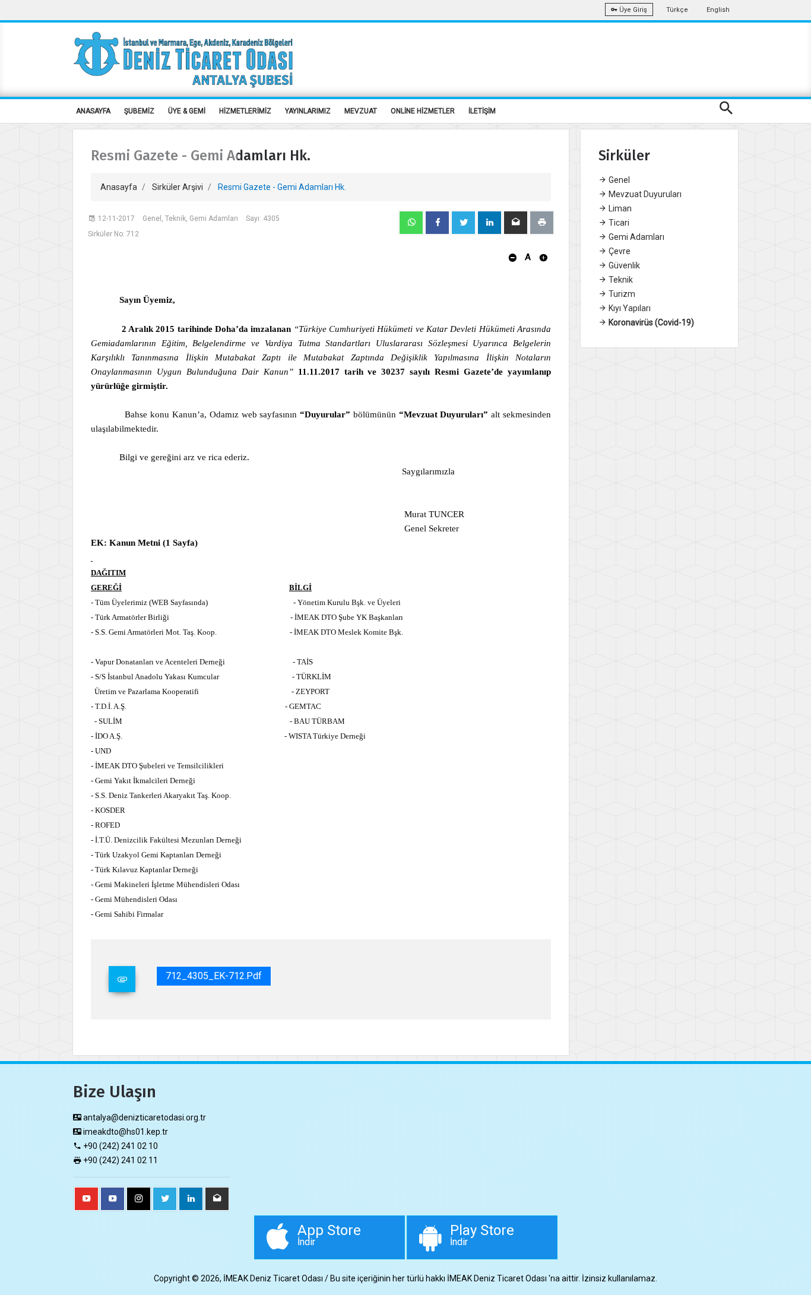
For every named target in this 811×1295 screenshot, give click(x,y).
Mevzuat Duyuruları (644, 194)
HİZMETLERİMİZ (245, 111)
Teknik (620, 279)
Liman (619, 208)
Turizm (621, 294)
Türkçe (677, 10)
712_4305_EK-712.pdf (214, 975)
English (718, 10)
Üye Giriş (632, 10)
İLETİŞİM (482, 111)
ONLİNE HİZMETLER (423, 111)
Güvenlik (623, 265)
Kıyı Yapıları (629, 308)
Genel (618, 180)
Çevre (619, 251)
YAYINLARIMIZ (308, 111)
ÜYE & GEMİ (186, 111)
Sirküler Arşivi (177, 187)
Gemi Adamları (635, 237)
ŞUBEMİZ (139, 111)
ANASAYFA (93, 111)
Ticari (618, 222)
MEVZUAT (360, 111)
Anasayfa (118, 187)
